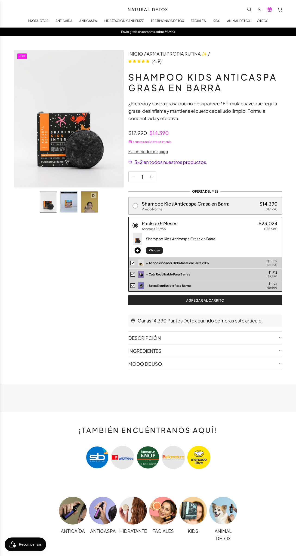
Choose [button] (154, 250)
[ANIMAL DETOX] (223, 511)
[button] (17, 118)
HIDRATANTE (133, 531)
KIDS (193, 531)
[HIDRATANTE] (133, 511)
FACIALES (163, 531)
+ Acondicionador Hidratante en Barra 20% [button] (177, 263)
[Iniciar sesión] (259, 9)
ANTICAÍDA (73, 531)
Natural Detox (148, 9)
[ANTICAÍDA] (73, 511)
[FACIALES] (163, 511)
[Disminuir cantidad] (134, 177)
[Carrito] (280, 9)
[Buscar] (249, 9)
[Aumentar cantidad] (151, 177)
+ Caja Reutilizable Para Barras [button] (168, 274)
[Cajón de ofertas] (270, 9)
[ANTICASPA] (103, 511)
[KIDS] (193, 511)
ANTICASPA (103, 531)
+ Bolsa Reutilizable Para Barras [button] (168, 285)
